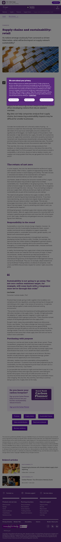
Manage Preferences (29, 99)
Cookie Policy (32, 95)
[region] (30, 91)
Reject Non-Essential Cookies (46, 99)
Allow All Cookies (13, 99)
